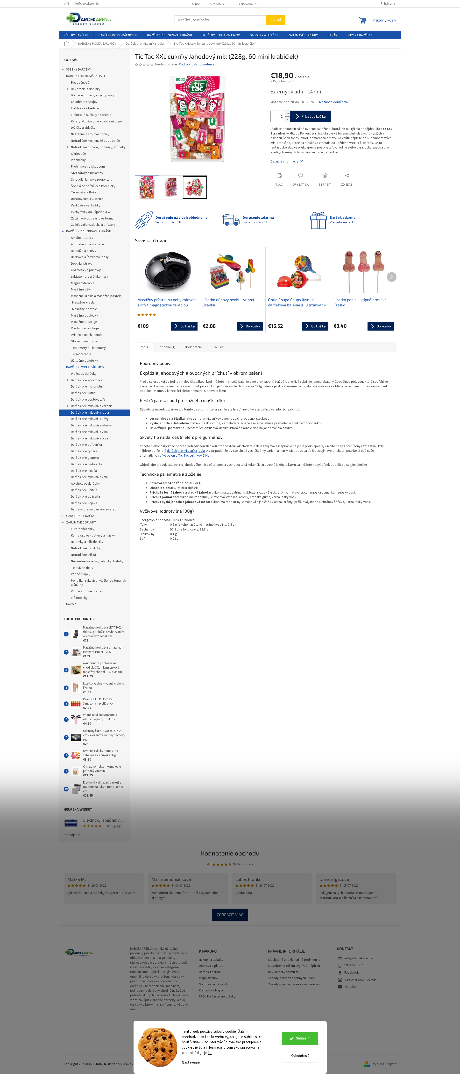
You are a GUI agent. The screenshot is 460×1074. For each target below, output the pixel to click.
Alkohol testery (82, 237)
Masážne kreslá (83, 302)
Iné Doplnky (79, 597)
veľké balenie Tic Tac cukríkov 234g (184, 455)
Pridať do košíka (314, 116)
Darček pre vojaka (84, 503)
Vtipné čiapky (80, 574)
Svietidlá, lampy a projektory (92, 179)
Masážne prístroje (84, 321)
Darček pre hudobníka (87, 464)
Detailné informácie (284, 161)
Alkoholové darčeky (85, 483)
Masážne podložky (84, 315)
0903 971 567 (353, 965)
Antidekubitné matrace (87, 244)
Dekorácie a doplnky (85, 89)
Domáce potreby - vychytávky (92, 95)
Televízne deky (82, 567)
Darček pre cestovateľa (88, 399)
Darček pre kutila (83, 393)
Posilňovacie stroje (85, 328)
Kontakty (217, 4)
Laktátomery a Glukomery (89, 276)
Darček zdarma (210, 972)
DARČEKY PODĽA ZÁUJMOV (85, 367)
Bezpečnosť (80, 82)
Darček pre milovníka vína (89, 432)
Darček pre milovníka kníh (89, 477)
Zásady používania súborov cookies (294, 984)
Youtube (350, 986)
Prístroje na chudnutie (87, 334)
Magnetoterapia (82, 283)
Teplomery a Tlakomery (88, 348)
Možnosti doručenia (333, 102)
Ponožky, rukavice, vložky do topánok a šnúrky (98, 582)
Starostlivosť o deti (85, 341)
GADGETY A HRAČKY (80, 516)
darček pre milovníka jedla (186, 450)
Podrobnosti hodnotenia (196, 64)
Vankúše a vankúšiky (85, 205)
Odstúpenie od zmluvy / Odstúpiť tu (294, 966)
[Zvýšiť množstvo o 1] (287, 113)
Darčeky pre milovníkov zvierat (93, 509)
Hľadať (275, 20)
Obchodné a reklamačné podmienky (294, 960)
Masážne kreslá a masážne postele (96, 296)
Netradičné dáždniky (86, 548)
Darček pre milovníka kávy (90, 419)
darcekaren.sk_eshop (360, 979)
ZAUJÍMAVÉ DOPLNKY (81, 522)
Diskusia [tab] (217, 347)
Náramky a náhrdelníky (87, 541)
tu (200, 1047)
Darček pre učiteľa (84, 490)
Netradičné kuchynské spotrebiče (95, 140)
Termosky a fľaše (83, 192)
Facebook (351, 972)
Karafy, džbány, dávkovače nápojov (97, 121)
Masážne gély (81, 289)
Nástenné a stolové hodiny (90, 134)
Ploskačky (78, 160)
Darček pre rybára (84, 451)
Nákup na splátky (211, 960)
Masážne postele (84, 309)
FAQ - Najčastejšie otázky (217, 996)
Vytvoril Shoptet (384, 1064)
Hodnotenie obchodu (230, 853)
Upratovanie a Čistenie (87, 199)
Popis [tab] (144, 347)
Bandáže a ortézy (83, 250)
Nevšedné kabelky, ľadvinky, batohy (97, 561)
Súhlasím (303, 1038)
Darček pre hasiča (84, 470)
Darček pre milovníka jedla (90, 412)
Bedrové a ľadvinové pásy (90, 257)
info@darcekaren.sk (359, 958)
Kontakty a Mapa (211, 990)
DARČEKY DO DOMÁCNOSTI (85, 76)
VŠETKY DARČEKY (78, 69)
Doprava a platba (211, 966)
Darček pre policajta (85, 496)
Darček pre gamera (85, 457)
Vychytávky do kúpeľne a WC (91, 212)
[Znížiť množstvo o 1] (287, 119)
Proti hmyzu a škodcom (88, 166)
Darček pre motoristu (86, 386)
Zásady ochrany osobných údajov (292, 978)
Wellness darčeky (84, 373)
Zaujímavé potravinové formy (92, 218)
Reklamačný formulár (283, 972)
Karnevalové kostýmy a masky (93, 535)
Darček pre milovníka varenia (92, 406)
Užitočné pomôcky (84, 360)
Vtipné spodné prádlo (86, 591)
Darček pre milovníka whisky (91, 425)
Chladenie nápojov (84, 101)
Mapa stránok (209, 978)
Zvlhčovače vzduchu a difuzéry (93, 224)
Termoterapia (81, 354)
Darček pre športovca (87, 380)
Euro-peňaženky (82, 529)
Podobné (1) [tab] (166, 347)
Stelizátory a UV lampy (87, 173)
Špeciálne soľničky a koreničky (93, 186)
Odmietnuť (300, 1055)
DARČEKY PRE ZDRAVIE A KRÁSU (88, 231)
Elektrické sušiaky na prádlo (91, 115)
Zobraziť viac (230, 914)
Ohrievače (78, 153)
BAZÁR (71, 604)
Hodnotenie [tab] (193, 347)
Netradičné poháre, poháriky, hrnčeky (98, 147)
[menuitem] (76, 35)
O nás (196, 4)
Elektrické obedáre (85, 108)
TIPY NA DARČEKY (246, 4)
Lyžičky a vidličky (83, 127)
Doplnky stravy (81, 263)
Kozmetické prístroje (86, 270)
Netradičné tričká (83, 554)
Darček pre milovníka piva (89, 438)
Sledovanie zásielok (213, 984)
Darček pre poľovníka (86, 444)
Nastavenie (191, 1062)
